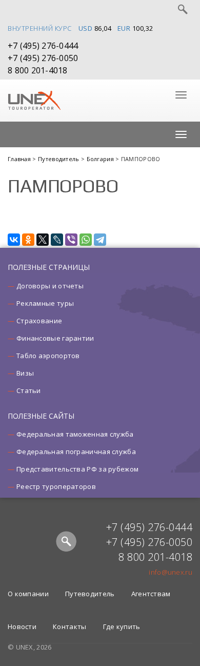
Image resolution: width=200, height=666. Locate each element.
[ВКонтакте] (14, 239)
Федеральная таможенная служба (75, 434)
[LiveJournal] (57, 239)
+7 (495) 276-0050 (43, 58)
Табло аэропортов (48, 355)
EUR (124, 28)
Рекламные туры (45, 303)
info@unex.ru (170, 572)
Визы (25, 373)
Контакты (69, 626)
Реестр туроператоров (56, 486)
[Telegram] (100, 239)
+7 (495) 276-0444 (43, 45)
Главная (20, 159)
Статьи (28, 390)
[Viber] (71, 239)
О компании (28, 593)
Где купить (122, 626)
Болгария (101, 159)
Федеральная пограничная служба (76, 451)
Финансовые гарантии (55, 338)
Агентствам (151, 593)
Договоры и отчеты (50, 285)
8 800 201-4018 (38, 70)
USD (85, 28)
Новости (22, 626)
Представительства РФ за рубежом (77, 469)
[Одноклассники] (28, 239)
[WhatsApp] (85, 239)
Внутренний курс (40, 28)
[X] (42, 239)
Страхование (39, 320)
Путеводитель (59, 159)
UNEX (34, 100)
